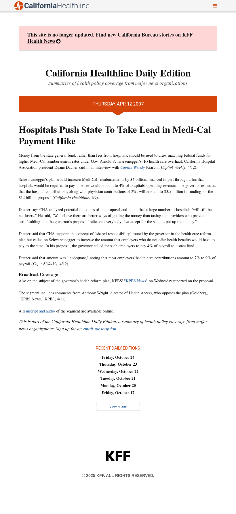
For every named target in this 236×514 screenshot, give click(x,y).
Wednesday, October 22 (118, 371)
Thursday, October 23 (118, 364)
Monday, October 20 (118, 385)
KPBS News (136, 280)
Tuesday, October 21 (118, 378)
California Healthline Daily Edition (118, 73)
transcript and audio (39, 311)
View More (118, 407)
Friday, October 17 (118, 393)
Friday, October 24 (118, 357)
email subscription (99, 328)
